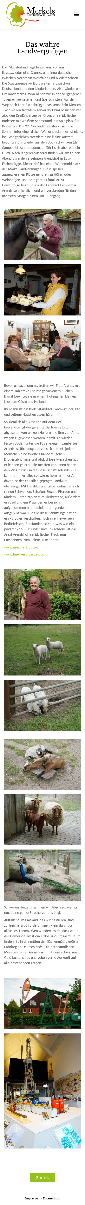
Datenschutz (51, 1198)
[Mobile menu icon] (75, 14)
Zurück (42, 1177)
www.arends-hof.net (21, 547)
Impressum (32, 1198)
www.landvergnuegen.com (26, 554)
